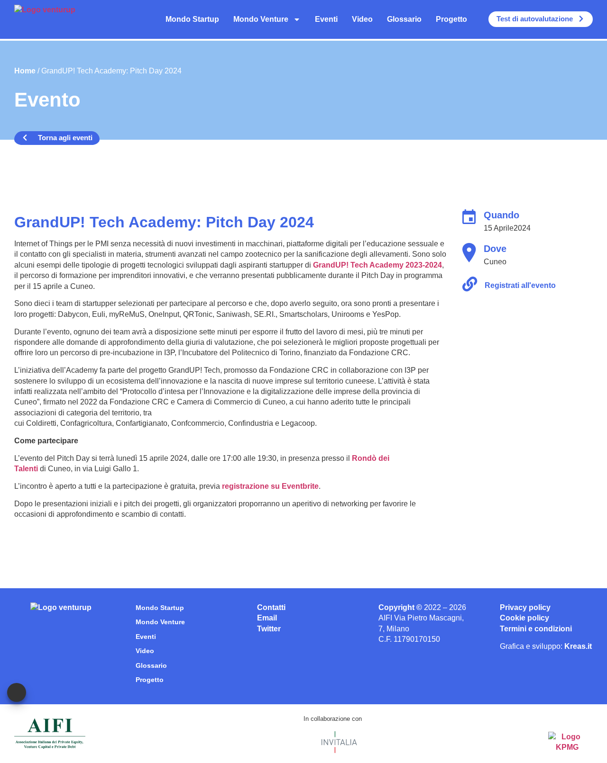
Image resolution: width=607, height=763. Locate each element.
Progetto (451, 19)
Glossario (404, 19)
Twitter (269, 629)
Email (267, 618)
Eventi (326, 19)
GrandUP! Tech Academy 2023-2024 (377, 265)
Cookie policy (524, 618)
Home (25, 71)
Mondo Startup (192, 19)
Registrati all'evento (520, 285)
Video (362, 19)
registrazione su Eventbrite (270, 486)
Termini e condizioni (536, 629)
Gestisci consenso (16, 692)
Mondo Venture (260, 19)
